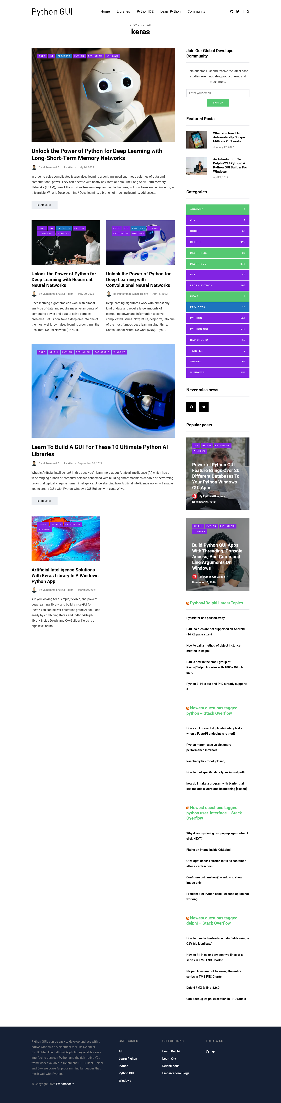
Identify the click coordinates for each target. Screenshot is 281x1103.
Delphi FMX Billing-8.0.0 (202, 988)
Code (42, 56)
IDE (52, 56)
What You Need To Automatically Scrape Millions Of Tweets (229, 137)
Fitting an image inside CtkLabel (208, 850)
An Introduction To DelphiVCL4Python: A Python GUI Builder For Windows (230, 165)
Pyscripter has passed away (205, 618)
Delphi (54, 352)
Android (218, 209)
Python (79, 56)
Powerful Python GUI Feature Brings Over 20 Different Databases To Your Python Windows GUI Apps (216, 476)
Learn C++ (169, 1058)
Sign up (218, 102)
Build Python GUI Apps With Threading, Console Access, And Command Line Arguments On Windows (217, 556)
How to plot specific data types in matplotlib (216, 772)
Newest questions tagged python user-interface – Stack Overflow (214, 813)
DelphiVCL (218, 263)
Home (105, 11)
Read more (44, 205)
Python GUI (52, 11)
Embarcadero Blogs (175, 1073)
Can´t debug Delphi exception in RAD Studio (216, 999)
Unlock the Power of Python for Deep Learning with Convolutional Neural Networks (138, 279)
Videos (218, 361)
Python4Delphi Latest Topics (216, 603)
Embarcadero (65, 1084)
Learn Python (170, 11)
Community (196, 11)
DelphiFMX (218, 252)
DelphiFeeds (170, 1066)
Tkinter (218, 350)
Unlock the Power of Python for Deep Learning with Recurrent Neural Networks (64, 279)
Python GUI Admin (214, 496)
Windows (113, 56)
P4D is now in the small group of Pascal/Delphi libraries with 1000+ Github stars (214, 667)
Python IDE (145, 11)
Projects (64, 56)
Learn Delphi (171, 1051)
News (218, 296)
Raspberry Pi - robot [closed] (205, 761)
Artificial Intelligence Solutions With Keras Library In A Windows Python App (65, 575)
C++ (218, 220)
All (120, 1051)
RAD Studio (102, 352)
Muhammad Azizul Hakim (57, 167)
